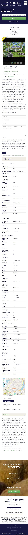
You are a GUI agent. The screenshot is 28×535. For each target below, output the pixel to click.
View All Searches (14, 491)
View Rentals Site (14, 509)
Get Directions (8, 401)
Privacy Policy (5, 150)
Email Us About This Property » (10, 71)
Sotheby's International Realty (14, 527)
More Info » (6, 73)
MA (13, 449)
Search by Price (14, 483)
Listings (9, 449)
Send (4, 152)
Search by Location (14, 488)
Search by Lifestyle (14, 473)
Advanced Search (15, 21)
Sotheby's (14, 525)
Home (4, 449)
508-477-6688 (9, 76)
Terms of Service (21, 155)
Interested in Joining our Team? (14, 512)
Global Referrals (14, 528)
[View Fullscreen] (5, 385)
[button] (14, 18)
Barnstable (17, 449)
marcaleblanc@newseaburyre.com (9, 519)
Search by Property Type (14, 478)
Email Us (3, 10)
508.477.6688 (9, 9)
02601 (12, 450)
